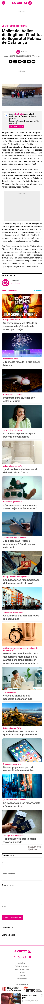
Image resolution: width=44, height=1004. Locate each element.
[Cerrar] (42, 995)
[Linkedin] (20, 61)
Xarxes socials (22, 979)
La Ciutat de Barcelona (14, 26)
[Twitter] (15, 61)
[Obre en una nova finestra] (11, 989)
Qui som (22, 972)
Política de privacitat (22, 966)
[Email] (33, 61)
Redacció (24, 51)
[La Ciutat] (22, 3)
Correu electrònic (8, 874)
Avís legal (22, 963)
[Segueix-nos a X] (19, 957)
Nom (4, 862)
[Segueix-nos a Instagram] (24, 957)
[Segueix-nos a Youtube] (30, 957)
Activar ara (15, 126)
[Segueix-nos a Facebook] (14, 957)
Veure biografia (15, 283)
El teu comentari (8, 885)
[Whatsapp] (24, 61)
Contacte (22, 975)
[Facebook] (11, 61)
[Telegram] (29, 61)
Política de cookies (22, 969)
